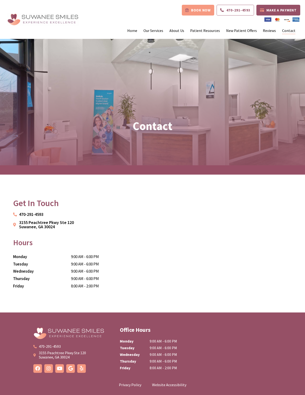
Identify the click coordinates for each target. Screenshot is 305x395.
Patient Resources (205, 30)
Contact (288, 30)
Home (132, 30)
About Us (176, 30)
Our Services (153, 30)
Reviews (269, 30)
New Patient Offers (241, 30)
